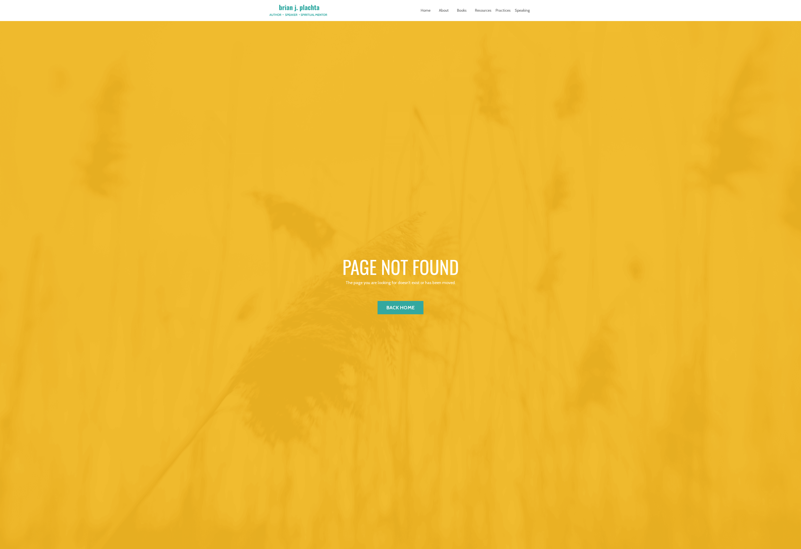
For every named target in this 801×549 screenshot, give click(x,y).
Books (462, 10)
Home (426, 10)
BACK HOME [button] (400, 307)
